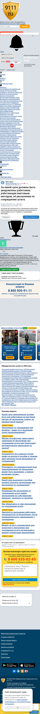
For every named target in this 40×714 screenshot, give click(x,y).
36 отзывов (4, 252)
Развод (12, 143)
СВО (13, 145)
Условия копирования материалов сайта (21, 687)
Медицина (4, 126)
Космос (15, 121)
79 (15, 596)
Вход (2, 52)
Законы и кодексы (7, 647)
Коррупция (9, 121)
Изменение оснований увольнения (16, 377)
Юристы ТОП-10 (6, 54)
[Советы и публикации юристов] (10, 10)
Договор (3, 102)
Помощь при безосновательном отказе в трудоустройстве (19, 387)
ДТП (13, 104)
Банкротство (4, 96)
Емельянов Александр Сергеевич (11, 247)
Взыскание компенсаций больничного (18, 370)
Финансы (15, 155)
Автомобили (4, 89)
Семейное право (6, 147)
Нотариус (3, 135)
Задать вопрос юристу (9, 269)
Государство (4, 101)
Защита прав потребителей (9, 108)
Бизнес (11, 96)
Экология (3, 158)
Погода (9, 138)
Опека (19, 136)
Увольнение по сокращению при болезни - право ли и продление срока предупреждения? (17, 430)
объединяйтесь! (19, 22)
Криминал (9, 123)
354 (17, 600)
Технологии (4, 153)
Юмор (17, 158)
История (3, 118)
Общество (13, 136)
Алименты (4, 92)
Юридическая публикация (9, 160)
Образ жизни (11, 135)
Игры (2, 111)
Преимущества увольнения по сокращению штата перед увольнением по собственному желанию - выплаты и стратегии (17, 494)
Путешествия (5, 143)
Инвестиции (15, 113)
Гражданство (14, 101)
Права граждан (12, 140)
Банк (16, 94)
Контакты (4, 654)
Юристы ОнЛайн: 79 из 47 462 (12, 328)
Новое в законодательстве (11, 132)
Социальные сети (15, 148)
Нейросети (15, 131)
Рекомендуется (5, 239)
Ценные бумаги (5, 157)
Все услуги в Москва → (10, 405)
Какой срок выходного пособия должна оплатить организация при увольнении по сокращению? (18, 482)
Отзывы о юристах (7, 637)
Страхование (9, 150)
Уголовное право (6, 155)
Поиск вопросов (6, 644)
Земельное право (14, 109)
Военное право (14, 97)
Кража (20, 121)
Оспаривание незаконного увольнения (18, 375)
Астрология (10, 94)
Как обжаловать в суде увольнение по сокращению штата (19, 505)
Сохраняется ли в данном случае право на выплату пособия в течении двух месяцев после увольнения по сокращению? (19, 457)
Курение (3, 125)
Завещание (17, 106)
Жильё (10, 106)
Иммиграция (8, 111)
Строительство (5, 152)
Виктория (9, 182)
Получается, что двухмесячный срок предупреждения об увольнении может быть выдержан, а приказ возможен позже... (19, 470)
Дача (21, 101)
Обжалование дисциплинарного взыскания (15, 380)
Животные (4, 106)
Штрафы (14, 157)
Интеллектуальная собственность (6, 115)
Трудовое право (14, 153)
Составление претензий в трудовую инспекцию (20, 392)
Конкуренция (11, 118)
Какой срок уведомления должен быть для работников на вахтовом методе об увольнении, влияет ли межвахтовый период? (18, 418)
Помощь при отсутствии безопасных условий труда (17, 389)
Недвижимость (5, 131)
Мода (10, 128)
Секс (16, 145)
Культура (16, 123)
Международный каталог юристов (13, 633)
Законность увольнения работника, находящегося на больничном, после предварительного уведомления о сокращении (19, 516)
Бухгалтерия (4, 97)
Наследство (18, 130)
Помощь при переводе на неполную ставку (20, 390)
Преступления (5, 142)
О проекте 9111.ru (7, 650)
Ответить (6, 217)
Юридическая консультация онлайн (12, 24)
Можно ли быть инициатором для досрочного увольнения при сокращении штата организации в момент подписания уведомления (18, 529)
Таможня (17, 152)
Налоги (11, 130)
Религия (18, 143)
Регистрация (32, 328)
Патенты (3, 138)
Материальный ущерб (14, 125)
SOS (12, 66)
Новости (17, 133)
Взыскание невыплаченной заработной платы (17, 372)
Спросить (10, 357)
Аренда (3, 94)
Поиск (25, 328)
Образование (5, 136)
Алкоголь (11, 92)
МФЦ (7, 130)
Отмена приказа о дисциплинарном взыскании (20, 382)
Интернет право (16, 116)
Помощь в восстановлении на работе (20, 373)
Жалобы (18, 104)
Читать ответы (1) (31, 217)
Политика (15, 138)
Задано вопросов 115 (12, 183)
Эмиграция (11, 158)
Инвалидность (5, 113)
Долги (9, 102)
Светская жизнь (6, 145)
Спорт (2, 150)
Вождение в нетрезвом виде (10, 99)
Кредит (2, 123)
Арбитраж (18, 92)
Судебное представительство (18, 383)
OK (18, 707)
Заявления (4, 109)
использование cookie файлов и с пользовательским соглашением (18, 702)
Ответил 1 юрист (7, 425)
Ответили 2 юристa (8, 464)
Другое (9, 104)
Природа (13, 142)
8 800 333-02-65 (21, 559)
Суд (12, 152)
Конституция (4, 119)
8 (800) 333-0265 (31, 59)
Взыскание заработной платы (14, 369)
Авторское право (11, 91)
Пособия (3, 140)
